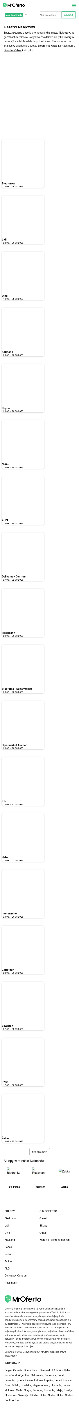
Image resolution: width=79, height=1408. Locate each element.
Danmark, (46, 1370)
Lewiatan (7, 1026)
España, (49, 1380)
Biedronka (8, 183)
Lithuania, (57, 1385)
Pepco (6, 408)
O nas (43, 1232)
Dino (5, 295)
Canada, (18, 1370)
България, (51, 1375)
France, (67, 1380)
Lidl (4, 239)
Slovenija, (24, 1395)
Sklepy (43, 1225)
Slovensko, (11, 1395)
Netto (5, 464)
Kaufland (7, 352)
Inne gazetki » (39, 1151)
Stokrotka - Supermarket (17, 689)
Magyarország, (42, 1385)
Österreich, (37, 1375)
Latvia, (67, 1385)
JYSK (5, 1082)
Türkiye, (35, 1395)
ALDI (5, 520)
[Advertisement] (39, 95)
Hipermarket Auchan (14, 745)
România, (50, 1390)
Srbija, (60, 1390)
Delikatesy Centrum (14, 576)
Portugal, (38, 1390)
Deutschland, (32, 1370)
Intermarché (9, 913)
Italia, (67, 1370)
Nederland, (11, 1375)
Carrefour (8, 969)
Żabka (6, 1138)
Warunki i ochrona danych (55, 1239)
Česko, (29, 1380)
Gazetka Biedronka (39, 45)
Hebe (5, 857)
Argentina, (24, 1375)
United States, (48, 1395)
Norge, (28, 1390)
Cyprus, (20, 1380)
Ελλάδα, (58, 1370)
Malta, (20, 1390)
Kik (4, 801)
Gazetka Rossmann (62, 45)
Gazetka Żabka (12, 50)
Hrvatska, (27, 1385)
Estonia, (39, 1380)
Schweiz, (10, 1380)
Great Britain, (13, 1385)
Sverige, (68, 1390)
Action (8, 1261)
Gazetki (44, 1218)
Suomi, (59, 1380)
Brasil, (61, 1375)
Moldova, (10, 1390)
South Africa (12, 1400)
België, (9, 1370)
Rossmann (8, 632)
